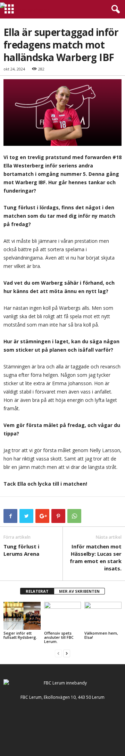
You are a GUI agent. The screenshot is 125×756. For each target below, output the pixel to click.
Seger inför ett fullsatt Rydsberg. (20, 635)
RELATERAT (37, 591)
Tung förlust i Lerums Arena (21, 550)
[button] (114, 9)
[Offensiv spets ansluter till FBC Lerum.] (62, 616)
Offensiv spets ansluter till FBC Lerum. (59, 637)
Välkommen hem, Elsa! (101, 635)
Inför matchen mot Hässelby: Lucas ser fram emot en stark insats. (96, 557)
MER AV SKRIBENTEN (79, 591)
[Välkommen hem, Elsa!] (103, 616)
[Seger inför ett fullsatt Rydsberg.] (22, 616)
